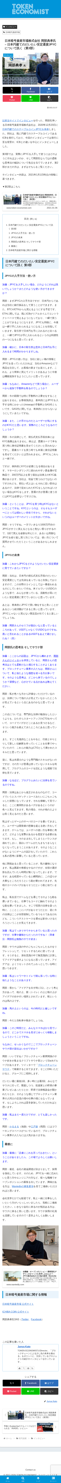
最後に (14, 246)
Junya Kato (24, 1346)
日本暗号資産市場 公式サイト (18, 1304)
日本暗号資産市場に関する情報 (22, 250)
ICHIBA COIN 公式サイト (15, 1311)
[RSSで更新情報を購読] (32, 1368)
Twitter (25, 1319)
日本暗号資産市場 (12, 32)
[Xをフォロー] (24, 1368)
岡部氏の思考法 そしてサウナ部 (26, 242)
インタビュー (11, 27)
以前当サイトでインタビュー (17, 120)
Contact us (30, 1470)
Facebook (36, 1319)
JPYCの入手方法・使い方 (23, 233)
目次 (26, 218)
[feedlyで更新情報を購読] (28, 1368)
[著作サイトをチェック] (19, 1368)
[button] (49, 98)
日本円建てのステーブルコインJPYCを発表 (25, 129)
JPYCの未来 (17, 237)
